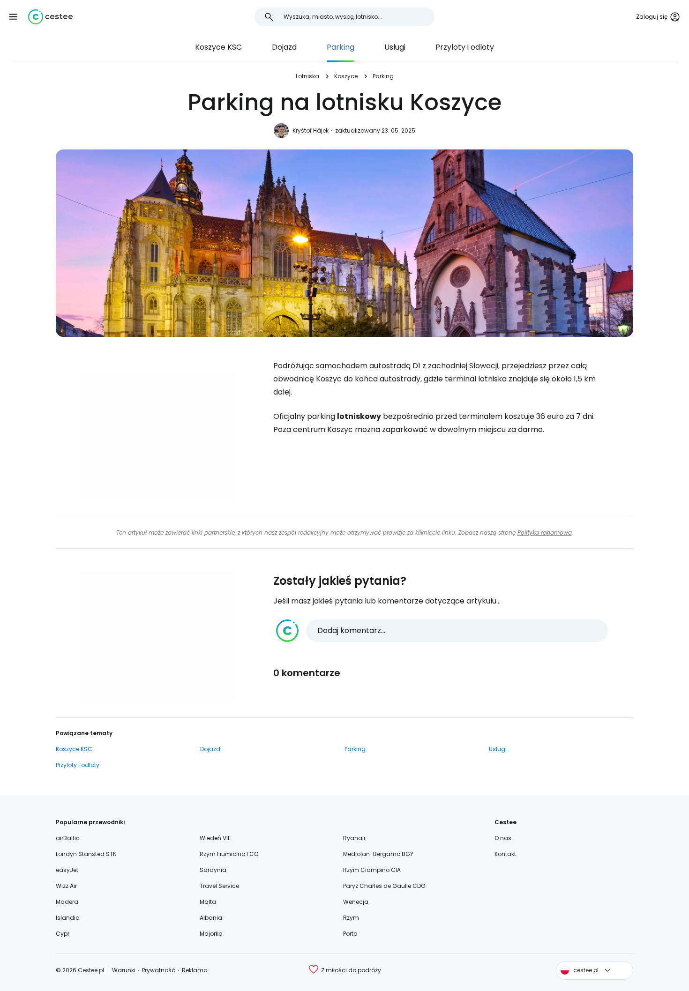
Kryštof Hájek (310, 130)
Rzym (351, 918)
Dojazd (284, 47)
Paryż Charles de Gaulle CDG (384, 886)
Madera (67, 902)
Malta (208, 902)
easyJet (67, 870)
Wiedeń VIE (215, 838)
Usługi (394, 47)
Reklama (195, 970)
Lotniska (307, 76)
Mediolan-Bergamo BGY (378, 854)
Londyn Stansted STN (86, 854)
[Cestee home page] (50, 16)
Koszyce (346, 76)
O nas (502, 838)
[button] (13, 16)
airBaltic (68, 838)
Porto (350, 934)
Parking (340, 47)
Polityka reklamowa (544, 532)
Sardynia (213, 870)
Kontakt (505, 854)
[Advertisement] (157, 436)
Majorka (211, 934)
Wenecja (355, 902)
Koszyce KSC (218, 47)
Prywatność (158, 970)
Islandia (68, 918)
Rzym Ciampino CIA (372, 870)
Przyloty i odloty (464, 47)
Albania (211, 918)
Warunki (123, 970)
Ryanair (354, 838)
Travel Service (219, 886)
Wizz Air (66, 886)
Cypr (62, 934)
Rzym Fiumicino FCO (229, 854)
